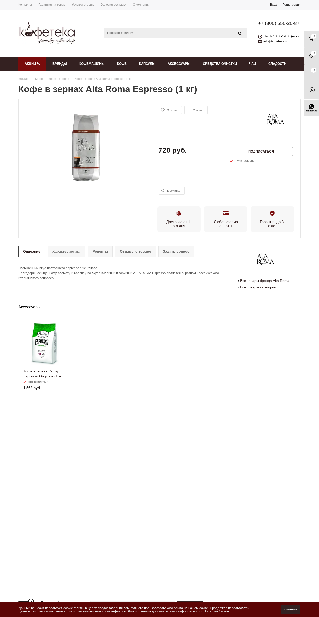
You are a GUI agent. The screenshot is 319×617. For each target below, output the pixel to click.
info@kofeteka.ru (275, 41)
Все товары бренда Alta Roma (264, 281)
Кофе (122, 64)
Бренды (59, 64)
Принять (290, 609)
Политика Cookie (216, 611)
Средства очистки (220, 64)
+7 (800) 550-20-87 (279, 23)
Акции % (32, 64)
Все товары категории (258, 287)
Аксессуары (179, 64)
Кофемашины (92, 64)
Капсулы (147, 64)
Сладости (277, 64)
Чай (252, 64)
